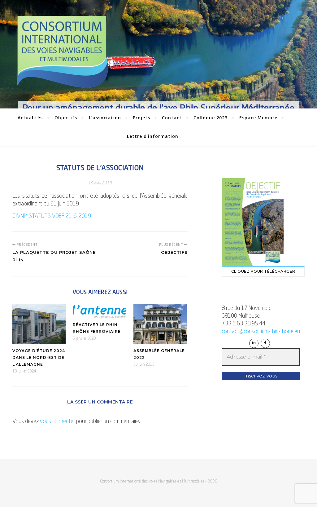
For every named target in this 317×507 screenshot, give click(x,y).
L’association (105, 118)
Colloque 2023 (210, 118)
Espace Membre (258, 118)
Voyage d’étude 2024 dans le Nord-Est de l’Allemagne (38, 357)
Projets (141, 118)
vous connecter (57, 421)
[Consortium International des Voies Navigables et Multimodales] (62, 52)
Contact (172, 118)
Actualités (30, 118)
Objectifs (65, 118)
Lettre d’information (152, 136)
